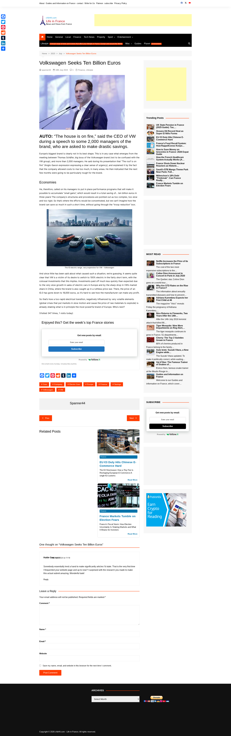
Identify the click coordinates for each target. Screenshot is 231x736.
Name (42, 629)
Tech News (89, 37)
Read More (132, 480)
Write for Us (89, 3)
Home (50, 37)
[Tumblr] (3, 38)
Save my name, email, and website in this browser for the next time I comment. (77, 665)
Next (132, 418)
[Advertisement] (143, 20)
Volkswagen (48, 390)
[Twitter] (3, 22)
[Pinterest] (3, 27)
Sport (110, 37)
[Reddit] (3, 32)
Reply (46, 579)
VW (61, 390)
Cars (45, 384)
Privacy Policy (120, 3)
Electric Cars (74, 384)
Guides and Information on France (60, 3)
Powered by (83, 360)
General (59, 37)
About (41, 3)
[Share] (3, 48)
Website (43, 653)
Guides (137, 43)
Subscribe (76, 349)
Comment (44, 603)
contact (80, 3)
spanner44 (46, 70)
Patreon (99, 3)
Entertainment (124, 37)
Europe (90, 384)
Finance (77, 37)
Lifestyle (81, 43)
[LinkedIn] (3, 43)
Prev (47, 418)
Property (101, 37)
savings (117, 384)
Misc (127, 43)
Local (68, 37)
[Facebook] (3, 16)
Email (42, 641)
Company (58, 384)
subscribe (108, 3)
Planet (152, 43)
